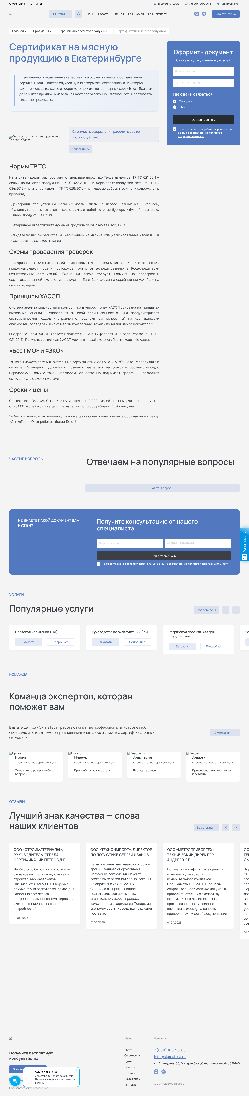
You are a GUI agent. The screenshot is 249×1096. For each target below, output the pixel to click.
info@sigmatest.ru (170, 1056)
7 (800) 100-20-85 (170, 1050)
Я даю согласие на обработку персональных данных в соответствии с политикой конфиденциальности (165, 563)
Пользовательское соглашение (28, 1088)
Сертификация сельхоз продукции (82, 31)
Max (182, 107)
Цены (90, 14)
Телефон (185, 101)
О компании (17, 3)
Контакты (35, 3)
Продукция (41, 31)
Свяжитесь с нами (163, 556)
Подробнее (60, 642)
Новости (103, 14)
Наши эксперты (158, 14)
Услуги (128, 1050)
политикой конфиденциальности (200, 134)
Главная (18, 31)
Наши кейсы (136, 14)
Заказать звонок (226, 14)
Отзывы (119, 14)
